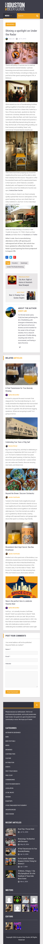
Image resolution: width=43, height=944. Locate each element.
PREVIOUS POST (24, 277)
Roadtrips (9, 801)
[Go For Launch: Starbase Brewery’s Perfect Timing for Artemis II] (11, 861)
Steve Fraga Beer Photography (16, 805)
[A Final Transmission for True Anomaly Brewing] (22, 374)
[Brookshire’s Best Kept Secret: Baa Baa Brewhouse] (22, 533)
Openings (24, 263)
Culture (8, 758)
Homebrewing (10, 780)
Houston (15, 263)
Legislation (9, 788)
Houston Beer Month (13, 784)
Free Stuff (9, 775)
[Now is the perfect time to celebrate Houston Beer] (22, 587)
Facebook (26, 235)
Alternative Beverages (13, 732)
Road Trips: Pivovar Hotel (26, 829)
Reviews (8, 797)
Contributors (10, 754)
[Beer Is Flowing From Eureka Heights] (31, 295)
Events (8, 767)
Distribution (10, 762)
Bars (7, 737)
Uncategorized (11, 809)
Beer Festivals (10, 741)
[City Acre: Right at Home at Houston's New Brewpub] (12, 280)
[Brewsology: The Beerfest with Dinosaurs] (11, 842)
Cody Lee (22, 311)
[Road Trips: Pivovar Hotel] (11, 832)
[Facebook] (7, 257)
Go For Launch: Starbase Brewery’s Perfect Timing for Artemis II (27, 861)
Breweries (10, 24)
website (8, 235)
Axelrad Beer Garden (16, 190)
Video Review (10, 814)
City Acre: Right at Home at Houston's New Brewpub (25, 282)
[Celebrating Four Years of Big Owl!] (22, 428)
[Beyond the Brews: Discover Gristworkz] (22, 479)
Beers (7, 745)
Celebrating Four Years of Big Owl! (18, 442)
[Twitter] (10, 257)
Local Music (10, 792)
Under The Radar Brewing (15, 267)
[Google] (14, 257)
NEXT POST (20, 292)
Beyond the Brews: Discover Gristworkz (20, 493)
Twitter (35, 235)
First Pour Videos (11, 771)
